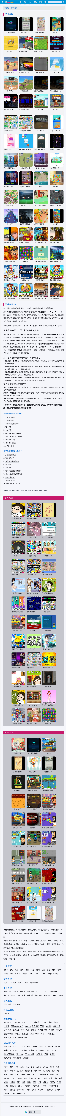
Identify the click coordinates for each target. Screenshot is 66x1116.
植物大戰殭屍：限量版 (13, 433)
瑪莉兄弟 (7, 1050)
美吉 (19, 983)
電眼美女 (13, 1086)
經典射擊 (37, 1071)
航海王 (24, 1022)
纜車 (29, 1090)
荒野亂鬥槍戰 (10, 480)
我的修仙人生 (10, 420)
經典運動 (46, 1071)
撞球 (34, 1082)
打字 (39, 1082)
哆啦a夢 (30, 995)
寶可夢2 (8, 427)
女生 (22, 1067)
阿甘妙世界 (47, 1022)
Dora (61, 995)
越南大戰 (42, 1046)
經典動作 (28, 1071)
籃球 (52, 1067)
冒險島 (24, 1050)
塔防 (18, 1082)
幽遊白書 (56, 1026)
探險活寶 (7, 1022)
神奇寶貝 (53, 992)
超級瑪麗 (38, 995)
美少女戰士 (8, 1034)
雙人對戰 (16, 1004)
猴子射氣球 (21, 1093)
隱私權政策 (27, 1106)
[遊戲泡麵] (9, 2)
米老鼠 (33, 1030)
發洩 (43, 970)
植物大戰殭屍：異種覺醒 (13, 436)
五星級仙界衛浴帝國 (12, 424)
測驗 (55, 1078)
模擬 (23, 1082)
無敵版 (6, 1013)
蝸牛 (6, 1090)
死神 (14, 1038)
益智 (11, 970)
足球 (6, 1071)
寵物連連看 (17, 1058)
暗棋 (16, 1074)
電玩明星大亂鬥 (52, 1050)
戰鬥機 (6, 1078)
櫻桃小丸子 (25, 1030)
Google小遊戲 (52, 974)
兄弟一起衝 (10, 446)
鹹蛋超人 (51, 1034)
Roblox (42, 974)
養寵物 (52, 1082)
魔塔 (20, 1086)
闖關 (58, 1071)
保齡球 (45, 1082)
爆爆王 (15, 992)
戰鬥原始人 (40, 1050)
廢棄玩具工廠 (10, 440)
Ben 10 (55, 995)
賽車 (22, 970)
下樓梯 (43, 1086)
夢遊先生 (35, 1086)
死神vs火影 (35, 1034)
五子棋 (22, 1074)
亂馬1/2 (16, 1030)
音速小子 (30, 992)
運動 (48, 970)
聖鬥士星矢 (42, 1030)
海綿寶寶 (47, 995)
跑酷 (52, 1074)
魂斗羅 (31, 1050)
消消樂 (24, 974)
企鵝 (6, 1086)
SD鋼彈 (48, 1026)
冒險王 (35, 1046)
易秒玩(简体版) (50, 1106)
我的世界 (39, 1054)
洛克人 (38, 992)
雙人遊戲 (7, 1004)
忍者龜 (51, 1030)
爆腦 (53, 1071)
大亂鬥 (13, 1078)
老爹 (13, 1093)
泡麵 (36, 974)
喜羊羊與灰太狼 (17, 1026)
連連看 (17, 974)
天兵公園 (35, 1026)
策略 (32, 970)
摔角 (20, 1078)
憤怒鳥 (52, 1054)
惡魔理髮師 (34, 983)
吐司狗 (13, 983)
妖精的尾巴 (22, 1038)
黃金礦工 (41, 1090)
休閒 (27, 970)
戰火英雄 (49, 1090)
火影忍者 (7, 992)
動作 (6, 970)
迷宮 (59, 1082)
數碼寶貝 (7, 1038)
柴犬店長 (8, 430)
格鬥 (38, 970)
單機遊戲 (14, 8)
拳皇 (29, 1046)
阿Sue (6, 983)
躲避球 (12, 1071)
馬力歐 (26, 1058)
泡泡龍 (22, 992)
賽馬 (57, 1074)
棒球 (57, 1067)
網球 (50, 1078)
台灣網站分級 (38, 1106)
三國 (6, 974)
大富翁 (38, 1067)
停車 (6, 1082)
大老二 (35, 1074)
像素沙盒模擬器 (10, 443)
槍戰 (59, 970)
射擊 (54, 970)
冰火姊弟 (19, 1054)
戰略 (6, 1074)
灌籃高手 (25, 1034)
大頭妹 (25, 983)
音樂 (45, 1078)
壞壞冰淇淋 (21, 1090)
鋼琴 (25, 1078)
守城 (16, 1067)
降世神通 (21, 995)
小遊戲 (6, 8)
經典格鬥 (20, 1071)
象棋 (11, 1074)
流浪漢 (12, 1090)
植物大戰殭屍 (9, 1054)
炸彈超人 (58, 1046)
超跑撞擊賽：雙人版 (13, 484)
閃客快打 (27, 1086)
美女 (27, 1067)
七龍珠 (56, 1022)
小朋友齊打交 (53, 1086)
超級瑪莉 (7, 1046)
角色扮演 (32, 1078)
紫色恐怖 (7, 1058)
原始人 (57, 1090)
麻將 (29, 1074)
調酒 (34, 1090)
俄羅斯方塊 (44, 1074)
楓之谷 (6, 995)
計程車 (12, 1082)
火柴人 (45, 992)
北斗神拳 (7, 1030)
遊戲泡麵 (14, 1106)
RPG (31, 974)
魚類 (11, 974)
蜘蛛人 (17, 1034)
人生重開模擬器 (10, 417)
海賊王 (43, 1034)
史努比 (13, 995)
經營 (16, 970)
